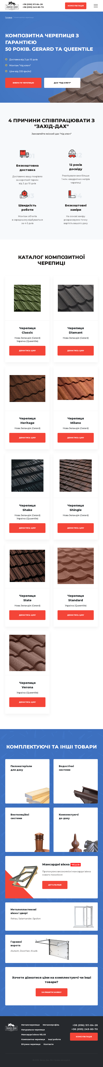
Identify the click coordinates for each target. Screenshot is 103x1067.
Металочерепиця (30, 1025)
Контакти (49, 1044)
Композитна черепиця (33, 1039)
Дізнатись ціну (27, 350)
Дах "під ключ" (62, 83)
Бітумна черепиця (30, 1044)
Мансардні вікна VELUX (33, 1034)
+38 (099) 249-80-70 (33, 7)
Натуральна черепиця (33, 1030)
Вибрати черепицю (23, 83)
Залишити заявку (52, 992)
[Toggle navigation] (96, 5)
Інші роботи (54, 1039)
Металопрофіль (51, 1025)
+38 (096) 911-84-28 (33, 4)
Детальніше (55, 885)
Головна (8, 17)
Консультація (76, 6)
